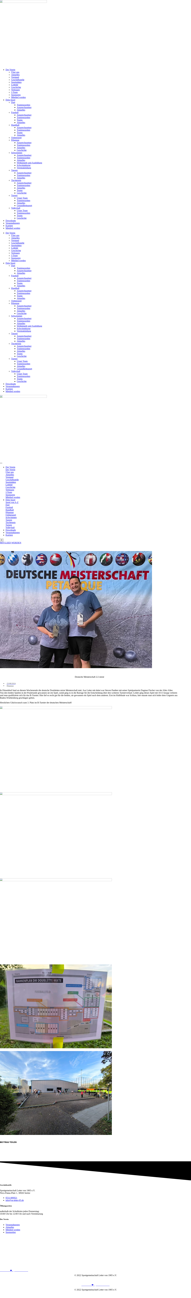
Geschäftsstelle (17, 80)
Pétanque (15, 140)
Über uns (15, 72)
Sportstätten (16, 82)
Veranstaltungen (13, 223)
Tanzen (14, 170)
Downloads (11, 220)
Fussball (14, 112)
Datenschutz (185, 1280)
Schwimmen (16, 152)
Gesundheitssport (24, 205)
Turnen (14, 195)
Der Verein (10, 69)
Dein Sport (10, 100)
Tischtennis (16, 180)
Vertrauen (15, 90)
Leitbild (14, 85)
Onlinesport (16, 137)
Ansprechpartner (24, 107)
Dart (13, 102)
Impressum (174, 1280)
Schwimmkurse (23, 165)
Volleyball (15, 208)
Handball (15, 125)
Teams (20, 120)
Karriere (9, 225)
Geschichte (16, 87)
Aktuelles (15, 75)
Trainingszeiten (23, 105)
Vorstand (15, 77)
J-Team (14, 92)
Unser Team (22, 198)
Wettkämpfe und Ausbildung (29, 163)
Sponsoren (16, 95)
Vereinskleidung (24, 168)
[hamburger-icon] (1, 463)
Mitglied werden (18, 97)
